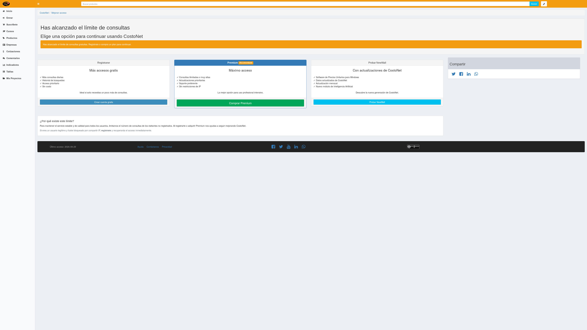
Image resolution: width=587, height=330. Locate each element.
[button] (38, 4)
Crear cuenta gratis (103, 102)
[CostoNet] (17, 4)
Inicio (9, 11)
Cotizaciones (13, 51)
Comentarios (13, 58)
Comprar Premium (240, 103)
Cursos (10, 31)
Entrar (9, 17)
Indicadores (12, 64)
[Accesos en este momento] (426, 147)
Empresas (11, 44)
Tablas (9, 71)
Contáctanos (153, 146)
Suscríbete (12, 24)
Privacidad (167, 146)
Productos (11, 37)
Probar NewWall (377, 102)
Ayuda (140, 146)
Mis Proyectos (13, 78)
